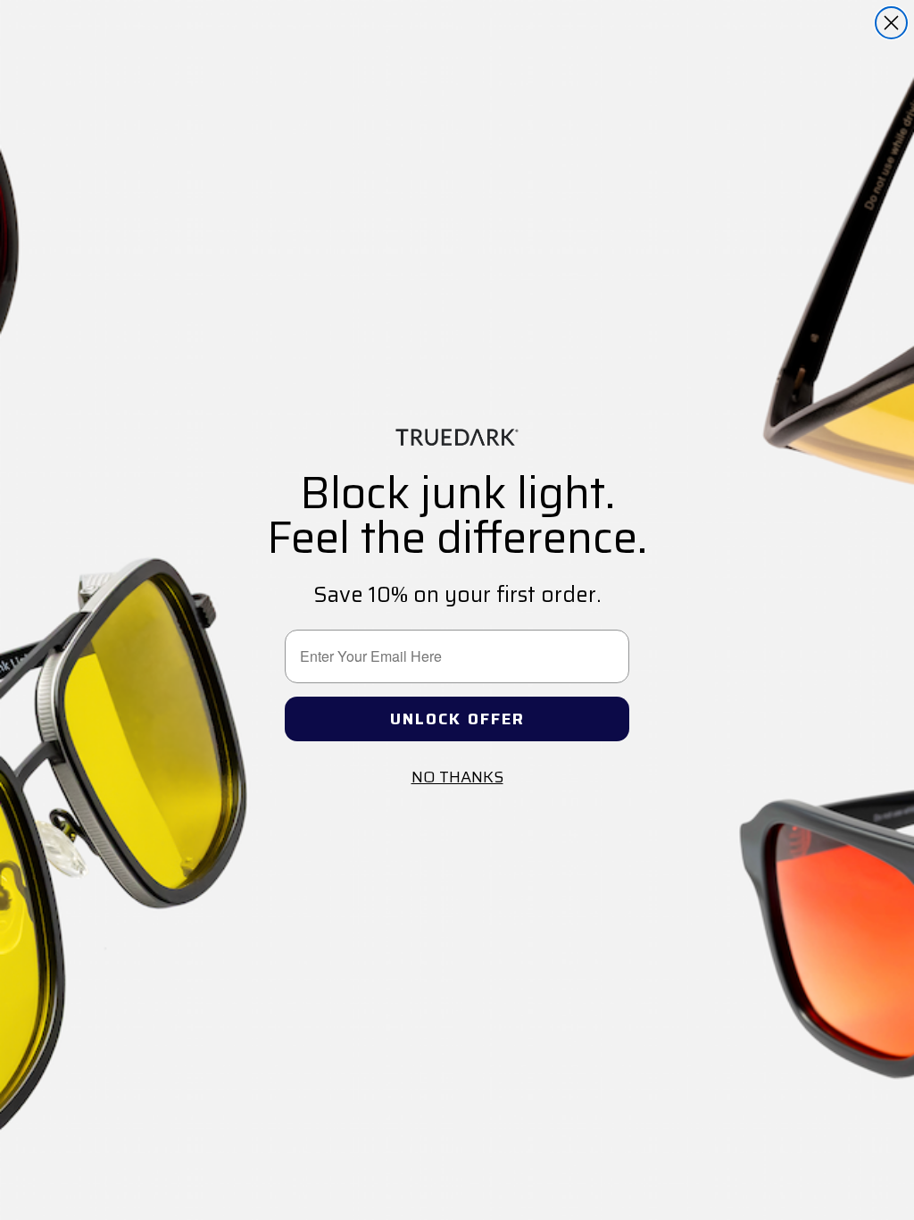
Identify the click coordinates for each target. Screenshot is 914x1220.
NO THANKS (457, 777)
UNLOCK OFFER (457, 718)
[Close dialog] (891, 22)
